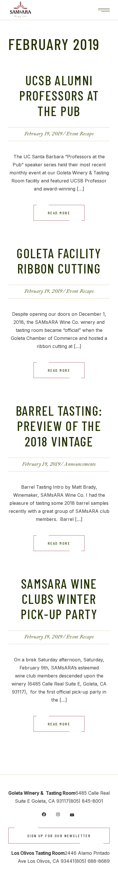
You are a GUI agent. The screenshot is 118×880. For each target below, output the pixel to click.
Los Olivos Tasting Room (38, 853)
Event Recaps (80, 134)
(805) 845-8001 (86, 801)
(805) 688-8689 (92, 861)
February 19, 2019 (43, 134)
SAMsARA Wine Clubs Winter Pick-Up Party (59, 598)
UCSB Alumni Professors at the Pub (59, 95)
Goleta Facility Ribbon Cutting (59, 260)
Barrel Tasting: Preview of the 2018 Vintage (59, 426)
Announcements (80, 464)
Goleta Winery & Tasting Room (41, 793)
